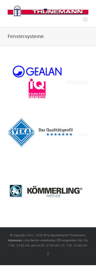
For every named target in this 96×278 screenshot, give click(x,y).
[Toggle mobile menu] (85, 19)
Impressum (15, 240)
